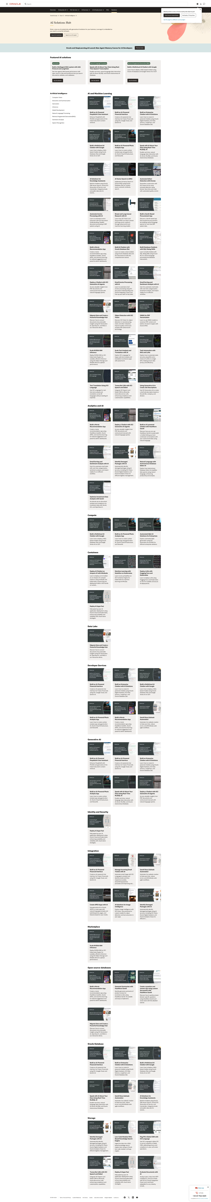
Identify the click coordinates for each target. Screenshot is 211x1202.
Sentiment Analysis (58, 119)
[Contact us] (204, 4)
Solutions (114, 10)
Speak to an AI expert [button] (71, 35)
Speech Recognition (58, 123)
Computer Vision (57, 97)
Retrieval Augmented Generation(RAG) (63, 116)
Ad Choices (85, 1197)
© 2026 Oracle (53, 1197)
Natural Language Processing (61, 113)
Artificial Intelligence (70, 15)
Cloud (61, 15)
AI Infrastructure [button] (97, 10)
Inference (55, 107)
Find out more (139, 48)
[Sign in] (201, 4)
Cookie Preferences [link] (77, 1197)
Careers (91, 1197)
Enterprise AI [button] (62, 10)
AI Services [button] (85, 10)
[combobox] (105, 4)
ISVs (107, 10)
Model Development (58, 110)
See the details (57, 80)
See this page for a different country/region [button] (174, 19)
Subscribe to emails (98, 1197)
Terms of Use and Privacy (65, 1197)
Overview (53, 10)
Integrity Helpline (108, 1197)
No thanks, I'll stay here (188, 15)
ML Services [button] (73, 10)
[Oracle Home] (15, 4)
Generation (55, 104)
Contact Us (116, 1197)
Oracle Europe (53, 15)
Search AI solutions (56, 35)
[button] (7, 4)
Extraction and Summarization (61, 100)
